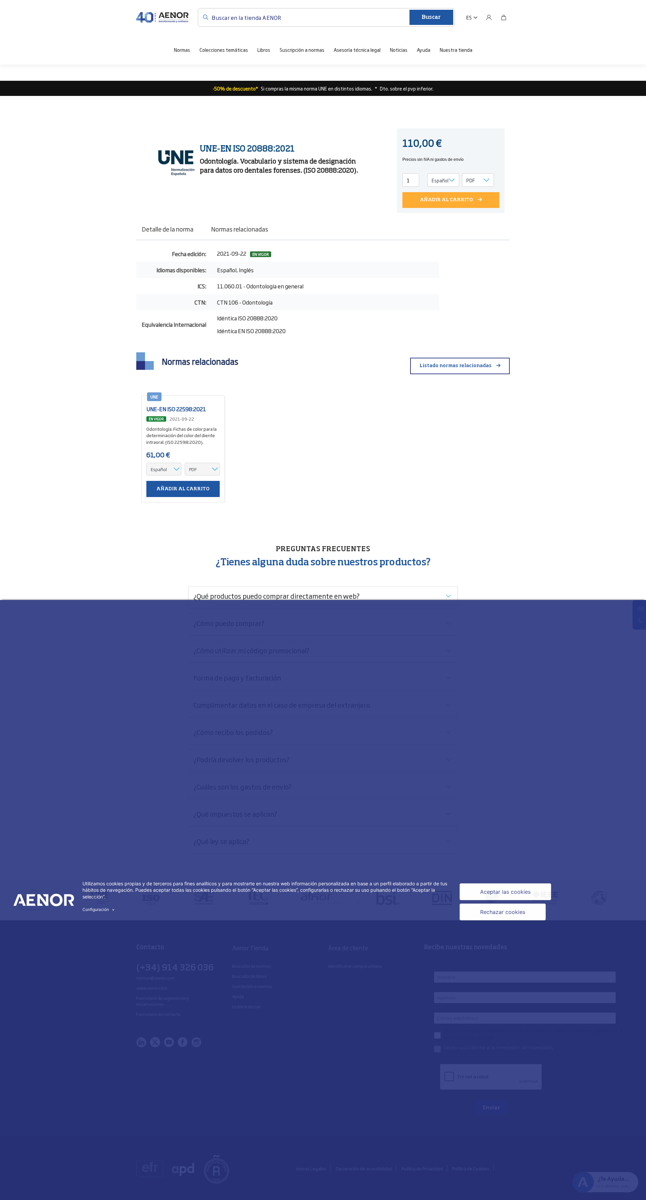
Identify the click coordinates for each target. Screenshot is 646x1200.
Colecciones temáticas (224, 49)
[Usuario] (489, 17)
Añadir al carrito (446, 200)
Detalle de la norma (167, 228)
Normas (182, 49)
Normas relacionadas (239, 228)
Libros (263, 49)
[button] (471, 17)
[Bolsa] (504, 17)
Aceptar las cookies (505, 891)
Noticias (398, 49)
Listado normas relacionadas (456, 365)
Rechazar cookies (502, 912)
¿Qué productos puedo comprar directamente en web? (276, 595)
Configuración (99, 909)
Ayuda (423, 49)
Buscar (431, 17)
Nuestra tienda (456, 49)
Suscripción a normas (302, 49)
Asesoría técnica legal (357, 49)
